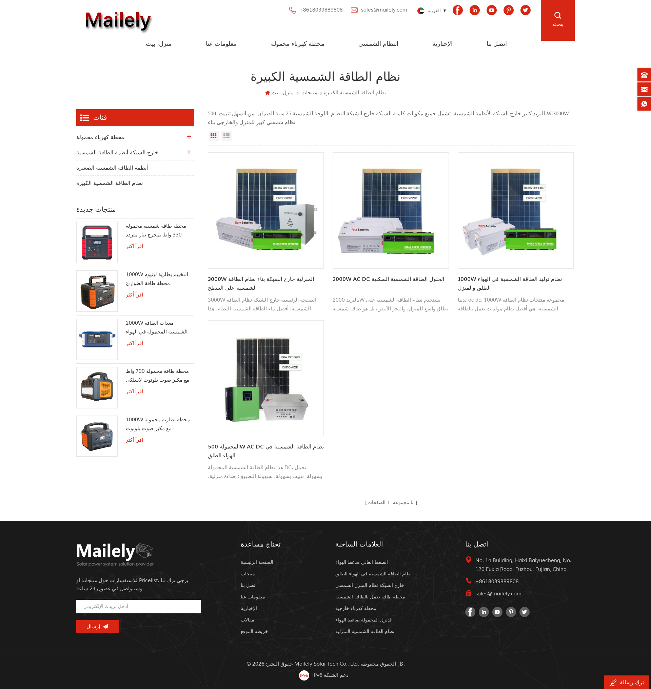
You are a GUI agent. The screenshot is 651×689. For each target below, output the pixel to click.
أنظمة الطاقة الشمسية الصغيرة (112, 168)
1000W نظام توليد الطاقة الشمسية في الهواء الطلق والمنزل (510, 283)
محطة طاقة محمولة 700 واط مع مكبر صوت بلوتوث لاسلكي (157, 375)
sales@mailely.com (384, 10)
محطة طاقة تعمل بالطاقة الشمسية (370, 597)
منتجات (309, 93)
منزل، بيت (159, 44)
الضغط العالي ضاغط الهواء (361, 562)
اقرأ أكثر (134, 246)
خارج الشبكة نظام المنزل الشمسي (369, 585)
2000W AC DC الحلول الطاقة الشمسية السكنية (388, 279)
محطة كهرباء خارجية (355, 608)
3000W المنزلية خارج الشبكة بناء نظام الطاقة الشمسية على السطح (261, 283)
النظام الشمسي (378, 44)
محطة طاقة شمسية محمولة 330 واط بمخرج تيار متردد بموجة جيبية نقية (156, 231)
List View (226, 136)
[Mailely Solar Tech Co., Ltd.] (116, 20)
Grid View (214, 136)
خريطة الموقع (254, 631)
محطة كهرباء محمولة (297, 44)
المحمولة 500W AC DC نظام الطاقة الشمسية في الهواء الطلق (266, 451)
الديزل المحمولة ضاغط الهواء (364, 620)
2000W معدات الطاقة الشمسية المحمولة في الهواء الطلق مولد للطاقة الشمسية (157, 328)
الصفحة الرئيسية (257, 562)
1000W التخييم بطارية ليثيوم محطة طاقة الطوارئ (157, 279)
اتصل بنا (497, 44)
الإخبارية (442, 44)
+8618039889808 (321, 10)
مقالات (247, 620)
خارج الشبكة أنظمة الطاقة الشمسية (117, 152)
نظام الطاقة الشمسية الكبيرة (109, 183)
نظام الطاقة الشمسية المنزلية (364, 631)
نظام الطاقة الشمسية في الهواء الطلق (373, 574)
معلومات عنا (221, 44)
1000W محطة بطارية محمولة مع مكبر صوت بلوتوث (158, 424)
